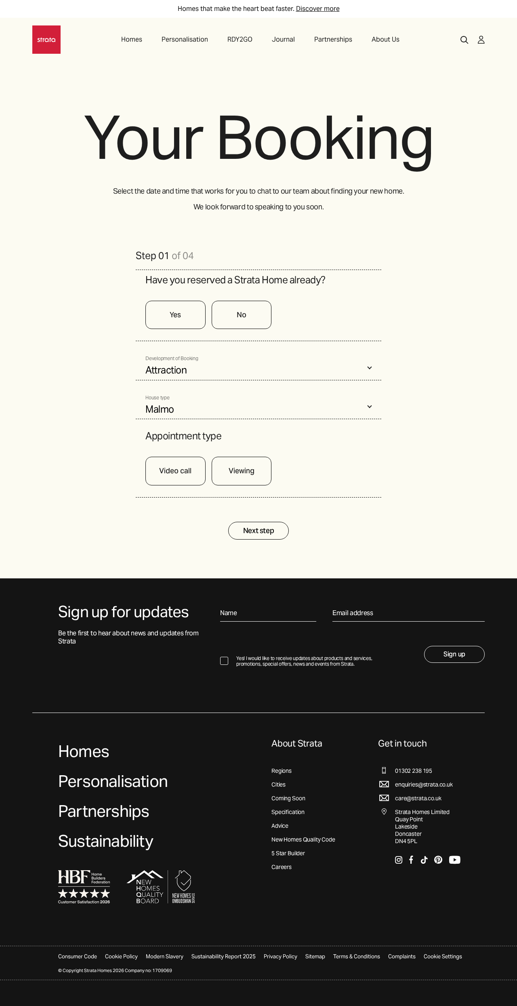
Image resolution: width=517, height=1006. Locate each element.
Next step (258, 530)
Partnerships (333, 39)
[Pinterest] (438, 859)
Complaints (402, 956)
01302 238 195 (413, 770)
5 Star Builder (288, 853)
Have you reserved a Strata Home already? (235, 280)
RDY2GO (239, 39)
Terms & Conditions (356, 956)
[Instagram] (399, 859)
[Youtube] (454, 859)
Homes (131, 39)
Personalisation (185, 39)
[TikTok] (424, 859)
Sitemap (315, 956)
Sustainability (105, 841)
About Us (385, 39)
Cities (278, 784)
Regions (281, 770)
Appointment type (183, 436)
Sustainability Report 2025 (223, 956)
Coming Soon (288, 798)
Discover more (318, 8)
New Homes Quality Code (303, 839)
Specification (288, 812)
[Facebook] (411, 859)
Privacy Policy (280, 956)
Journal (283, 39)
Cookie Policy (121, 956)
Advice (279, 825)
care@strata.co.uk (418, 798)
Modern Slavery (164, 956)
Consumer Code (77, 956)
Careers (281, 867)
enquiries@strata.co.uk (424, 784)
